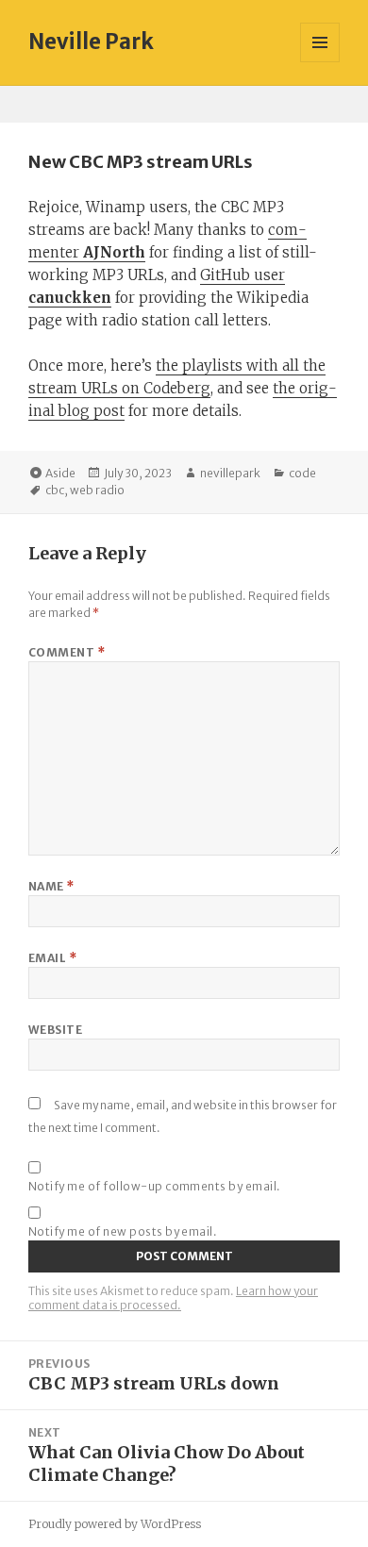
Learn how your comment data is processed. (173, 1298)
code (302, 473)
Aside (60, 473)
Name (51, 886)
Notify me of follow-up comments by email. (154, 1186)
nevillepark (230, 473)
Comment (66, 652)
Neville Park (91, 41)
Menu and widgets (320, 61)
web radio (97, 490)
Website (55, 1030)
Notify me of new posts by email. (122, 1231)
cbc (54, 490)
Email (52, 958)
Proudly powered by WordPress (114, 1524)
